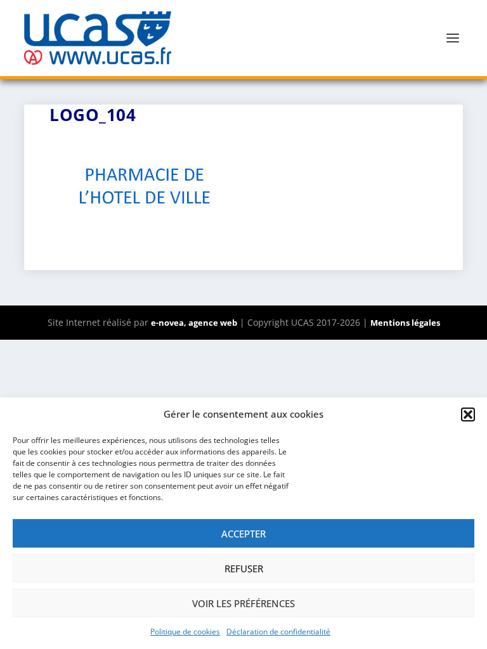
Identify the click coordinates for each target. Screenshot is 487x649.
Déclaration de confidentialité (278, 631)
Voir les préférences (243, 603)
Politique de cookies (185, 631)
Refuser (243, 568)
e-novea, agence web (194, 322)
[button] (468, 414)
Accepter (243, 533)
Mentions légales (405, 322)
